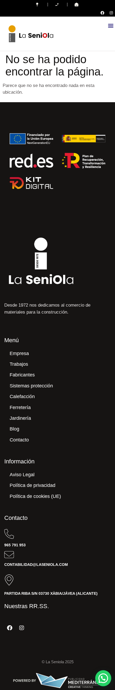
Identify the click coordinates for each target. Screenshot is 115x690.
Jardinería (20, 418)
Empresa (19, 353)
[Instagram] (111, 13)
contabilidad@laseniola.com (36, 564)
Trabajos (19, 364)
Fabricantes (22, 375)
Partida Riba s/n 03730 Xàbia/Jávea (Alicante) (51, 593)
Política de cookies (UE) (35, 496)
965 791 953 (15, 545)
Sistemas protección (31, 385)
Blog (14, 429)
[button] (110, 25)
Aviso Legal (22, 474)
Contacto (19, 440)
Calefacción (22, 396)
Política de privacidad (32, 485)
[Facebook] (102, 13)
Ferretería (20, 407)
